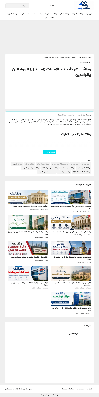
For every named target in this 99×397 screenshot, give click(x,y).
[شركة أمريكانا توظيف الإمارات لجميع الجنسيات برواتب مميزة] (28, 277)
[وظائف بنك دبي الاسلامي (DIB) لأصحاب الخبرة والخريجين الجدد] (28, 226)
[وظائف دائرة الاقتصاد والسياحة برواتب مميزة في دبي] (28, 252)
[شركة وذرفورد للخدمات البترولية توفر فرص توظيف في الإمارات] (71, 252)
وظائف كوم (81, 115)
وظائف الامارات (81, 57)
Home (89, 57)
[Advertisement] (49, 35)
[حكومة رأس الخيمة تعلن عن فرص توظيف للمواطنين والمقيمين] (71, 277)
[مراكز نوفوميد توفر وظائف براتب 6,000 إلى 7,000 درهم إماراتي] (71, 303)
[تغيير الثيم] (52, 6)
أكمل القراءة (51, 152)
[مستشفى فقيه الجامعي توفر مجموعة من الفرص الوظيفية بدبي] (71, 201)
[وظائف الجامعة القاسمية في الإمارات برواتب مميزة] (28, 201)
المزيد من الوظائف (83, 184)
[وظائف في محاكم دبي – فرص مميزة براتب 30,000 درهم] (71, 226)
